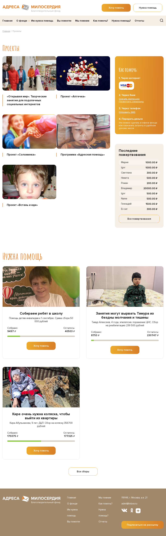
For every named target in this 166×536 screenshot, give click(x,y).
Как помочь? (100, 20)
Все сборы (83, 471)
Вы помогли (64, 20)
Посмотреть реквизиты (131, 101)
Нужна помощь (148, 7)
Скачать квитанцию (129, 99)
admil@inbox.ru (129, 503)
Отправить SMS (127, 112)
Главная (7, 20)
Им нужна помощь (42, 20)
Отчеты (139, 20)
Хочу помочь (116, 7)
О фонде (21, 20)
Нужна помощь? (121, 20)
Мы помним (82, 20)
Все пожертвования (139, 218)
